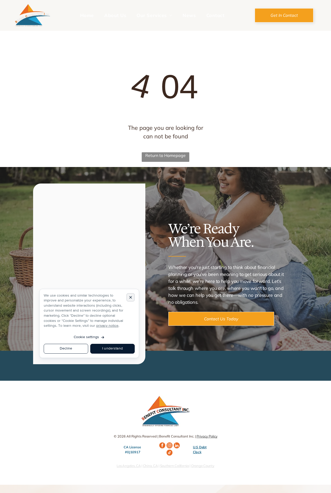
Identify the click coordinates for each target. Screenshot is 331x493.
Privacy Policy (207, 436)
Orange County (202, 466)
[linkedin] (177, 446)
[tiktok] (169, 453)
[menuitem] (87, 15)
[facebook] (162, 446)
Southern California (174, 466)
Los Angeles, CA (129, 466)
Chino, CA (150, 466)
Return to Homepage (165, 155)
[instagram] (169, 446)
